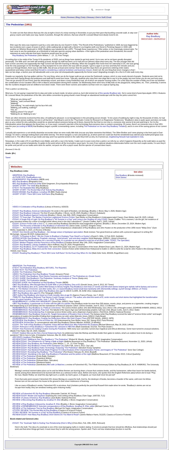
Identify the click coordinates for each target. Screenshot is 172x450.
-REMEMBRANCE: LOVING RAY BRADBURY (31, 301)
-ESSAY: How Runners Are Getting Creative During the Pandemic (39, 329)
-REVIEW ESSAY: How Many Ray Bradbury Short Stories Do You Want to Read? (45, 415)
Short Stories (121, 177)
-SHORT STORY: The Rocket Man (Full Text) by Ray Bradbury (38, 190)
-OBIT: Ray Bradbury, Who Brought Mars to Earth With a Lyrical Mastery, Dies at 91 (46, 285)
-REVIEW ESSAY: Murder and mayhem (28, 396)
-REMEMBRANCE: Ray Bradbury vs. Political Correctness (36, 308)
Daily (83, 17)
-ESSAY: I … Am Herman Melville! (26, 228)
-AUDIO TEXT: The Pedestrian (24, 270)
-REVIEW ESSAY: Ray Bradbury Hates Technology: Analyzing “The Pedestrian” (45, 348)
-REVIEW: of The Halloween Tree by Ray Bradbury (33, 408)
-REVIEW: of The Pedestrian (24, 356)
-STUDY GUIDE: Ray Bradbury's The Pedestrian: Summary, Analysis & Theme (44, 278)
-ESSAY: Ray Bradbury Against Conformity (29, 215)
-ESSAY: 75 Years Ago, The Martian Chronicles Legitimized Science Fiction (43, 217)
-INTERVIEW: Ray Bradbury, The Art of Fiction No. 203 (34, 320)
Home (63, 17)
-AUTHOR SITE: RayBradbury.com (26, 177)
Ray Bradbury (153, 36)
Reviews (70, 17)
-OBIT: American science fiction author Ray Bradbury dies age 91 (39, 291)
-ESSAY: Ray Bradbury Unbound (25, 213)
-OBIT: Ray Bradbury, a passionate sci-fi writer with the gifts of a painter (41, 304)
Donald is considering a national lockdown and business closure (65, 70)
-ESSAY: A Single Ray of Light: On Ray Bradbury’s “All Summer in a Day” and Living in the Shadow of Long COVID (59, 219)
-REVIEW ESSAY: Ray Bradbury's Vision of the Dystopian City (38, 346)
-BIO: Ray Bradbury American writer (27, 184)
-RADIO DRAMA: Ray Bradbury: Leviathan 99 (31, 192)
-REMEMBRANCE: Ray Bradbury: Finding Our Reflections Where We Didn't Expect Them (49, 318)
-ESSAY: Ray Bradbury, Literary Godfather (29, 245)
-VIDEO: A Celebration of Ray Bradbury (28, 207)
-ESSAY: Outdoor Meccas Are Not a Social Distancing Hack (36, 333)
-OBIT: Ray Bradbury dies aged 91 (26, 293)
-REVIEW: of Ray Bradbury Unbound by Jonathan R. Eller (36, 404)
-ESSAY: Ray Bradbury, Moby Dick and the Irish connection (36, 249)
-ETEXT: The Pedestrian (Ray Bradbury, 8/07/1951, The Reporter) (39, 268)
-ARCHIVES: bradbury (21, 337)
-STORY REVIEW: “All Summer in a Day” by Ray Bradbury (36, 413)
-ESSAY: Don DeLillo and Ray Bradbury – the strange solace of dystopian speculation (47, 232)
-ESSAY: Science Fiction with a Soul (27, 224)
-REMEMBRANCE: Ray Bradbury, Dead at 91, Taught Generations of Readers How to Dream (50, 314)
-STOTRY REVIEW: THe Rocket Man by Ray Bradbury (35, 410)
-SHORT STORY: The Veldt (23, 186)
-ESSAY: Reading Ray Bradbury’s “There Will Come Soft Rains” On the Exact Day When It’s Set (51, 253)
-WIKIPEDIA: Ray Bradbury (23, 175)
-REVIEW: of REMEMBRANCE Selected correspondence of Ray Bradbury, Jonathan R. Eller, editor (53, 406)
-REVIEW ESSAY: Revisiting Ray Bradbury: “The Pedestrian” (37, 352)
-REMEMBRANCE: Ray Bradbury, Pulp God (30, 310)
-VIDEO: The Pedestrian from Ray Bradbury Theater (33, 274)
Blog (78, 17)
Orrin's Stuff (100, 17)
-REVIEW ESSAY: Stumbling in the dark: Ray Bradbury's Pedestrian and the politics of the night (51, 354)
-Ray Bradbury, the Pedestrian (24, 55)
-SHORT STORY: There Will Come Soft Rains (31, 194)
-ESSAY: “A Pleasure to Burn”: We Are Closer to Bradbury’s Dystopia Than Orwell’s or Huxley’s (51, 236)
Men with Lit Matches (55, 365)
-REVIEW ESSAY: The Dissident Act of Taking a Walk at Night (37, 341)
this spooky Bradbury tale (110, 93)
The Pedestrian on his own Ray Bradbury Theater (104, 126)
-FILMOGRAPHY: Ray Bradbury (25, 179)
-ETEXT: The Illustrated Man (23, 188)
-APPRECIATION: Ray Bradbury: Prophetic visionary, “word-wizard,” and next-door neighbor (50, 238)
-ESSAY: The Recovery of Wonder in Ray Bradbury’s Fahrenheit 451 (40, 226)
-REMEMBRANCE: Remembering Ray (28, 312)
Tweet (7, 158)
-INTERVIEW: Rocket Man (23, 322)
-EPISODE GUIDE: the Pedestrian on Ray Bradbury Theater (37, 283)
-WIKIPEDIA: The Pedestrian (24, 266)
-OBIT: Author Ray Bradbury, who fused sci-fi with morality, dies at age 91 (42, 295)
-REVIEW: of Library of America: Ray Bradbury (31, 398)
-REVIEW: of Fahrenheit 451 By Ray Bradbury (31, 394)
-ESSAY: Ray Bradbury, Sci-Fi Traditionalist (30, 247)
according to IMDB (24, 126)
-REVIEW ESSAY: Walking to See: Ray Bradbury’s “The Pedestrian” (40, 339)
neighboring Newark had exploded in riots (126, 137)
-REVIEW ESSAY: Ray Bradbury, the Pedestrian (32, 344)
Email (109, 17)
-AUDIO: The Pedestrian (22, 272)
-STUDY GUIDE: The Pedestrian (25, 280)
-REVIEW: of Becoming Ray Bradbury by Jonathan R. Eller (36, 400)
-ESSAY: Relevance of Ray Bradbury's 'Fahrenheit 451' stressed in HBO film (43, 327)
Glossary (90, 17)
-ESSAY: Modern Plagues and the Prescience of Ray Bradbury (38, 243)
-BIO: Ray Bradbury (20, 182)
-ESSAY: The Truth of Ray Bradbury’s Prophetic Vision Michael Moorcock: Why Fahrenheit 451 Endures (55, 325)
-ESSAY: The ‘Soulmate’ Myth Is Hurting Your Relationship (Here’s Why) (42, 423)
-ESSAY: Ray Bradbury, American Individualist (31, 211)
